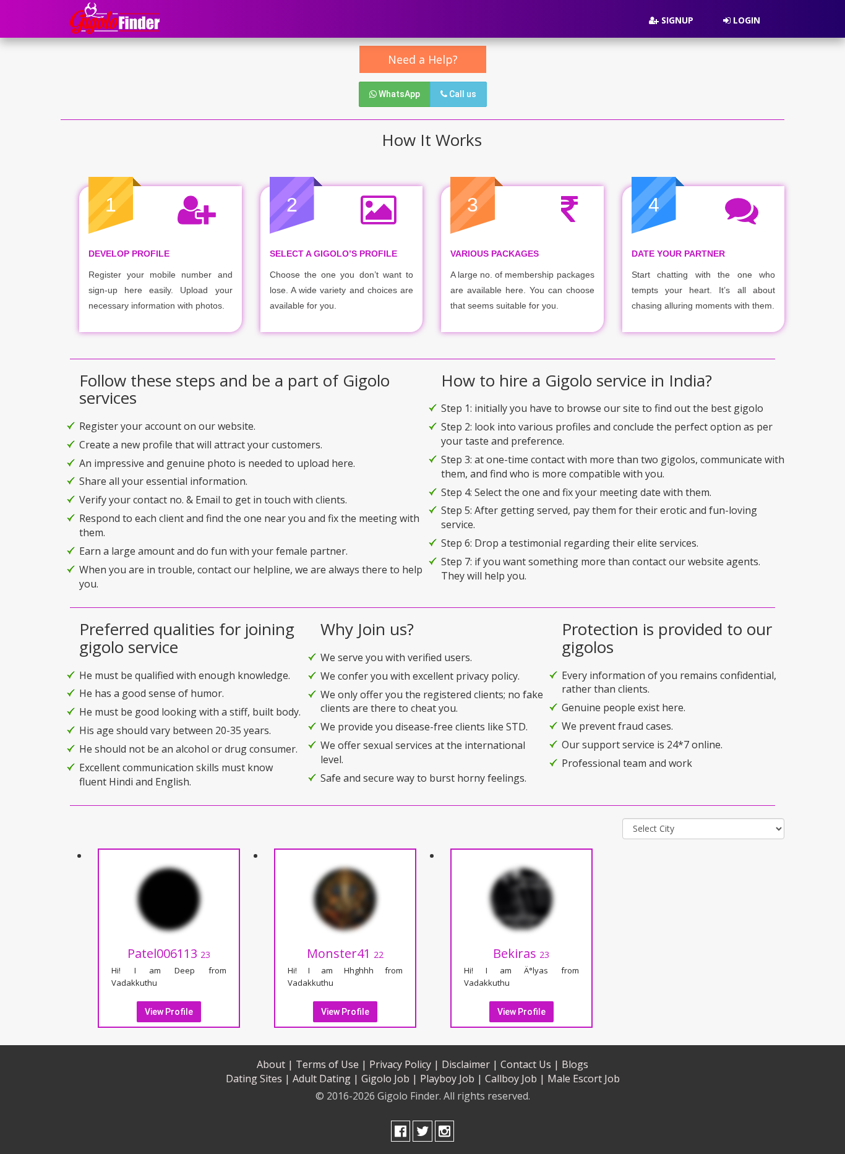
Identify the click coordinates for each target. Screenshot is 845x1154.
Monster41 (345, 953)
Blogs (575, 1064)
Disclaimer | (470, 1064)
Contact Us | (529, 1064)
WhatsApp (398, 94)
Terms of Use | (331, 1064)
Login (745, 20)
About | (275, 1064)
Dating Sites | (258, 1078)
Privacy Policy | (404, 1064)
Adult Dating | (326, 1078)
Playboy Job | (451, 1078)
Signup (676, 20)
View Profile (169, 1012)
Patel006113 (168, 953)
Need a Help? (423, 59)
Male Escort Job (583, 1078)
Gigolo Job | (389, 1078)
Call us (461, 94)
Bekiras (521, 953)
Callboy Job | (515, 1078)
